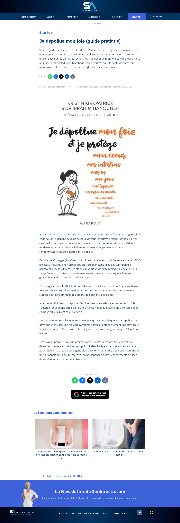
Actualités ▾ (94, 17)
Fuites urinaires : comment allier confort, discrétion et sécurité (118, 453)
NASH (68, 286)
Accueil (81, 23)
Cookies (115, 513)
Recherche (157, 16)
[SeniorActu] (90, 6)
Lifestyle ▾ (117, 17)
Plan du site (75, 513)
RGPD (106, 513)
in (67, 76)
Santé (89, 23)
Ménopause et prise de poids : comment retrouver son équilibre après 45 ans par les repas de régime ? (61, 454)
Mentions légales (92, 513)
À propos (63, 513)
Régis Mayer (61, 87)
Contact (125, 513)
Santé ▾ (50, 17)
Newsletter (137, 17)
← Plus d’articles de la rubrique (60, 476)
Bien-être (97, 23)
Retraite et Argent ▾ (28, 17)
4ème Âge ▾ (72, 17)
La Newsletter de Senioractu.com (90, 491)
